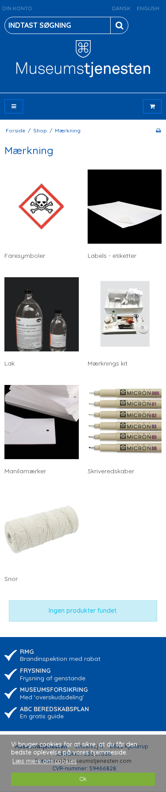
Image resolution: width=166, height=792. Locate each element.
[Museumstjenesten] (83, 58)
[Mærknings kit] (125, 314)
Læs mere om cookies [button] (44, 761)
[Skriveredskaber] (125, 422)
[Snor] (41, 530)
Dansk (121, 8)
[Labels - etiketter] (125, 207)
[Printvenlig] (158, 130)
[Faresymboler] (41, 207)
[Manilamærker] (41, 422)
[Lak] (41, 314)
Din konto (17, 8)
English (148, 8)
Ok (83, 778)
